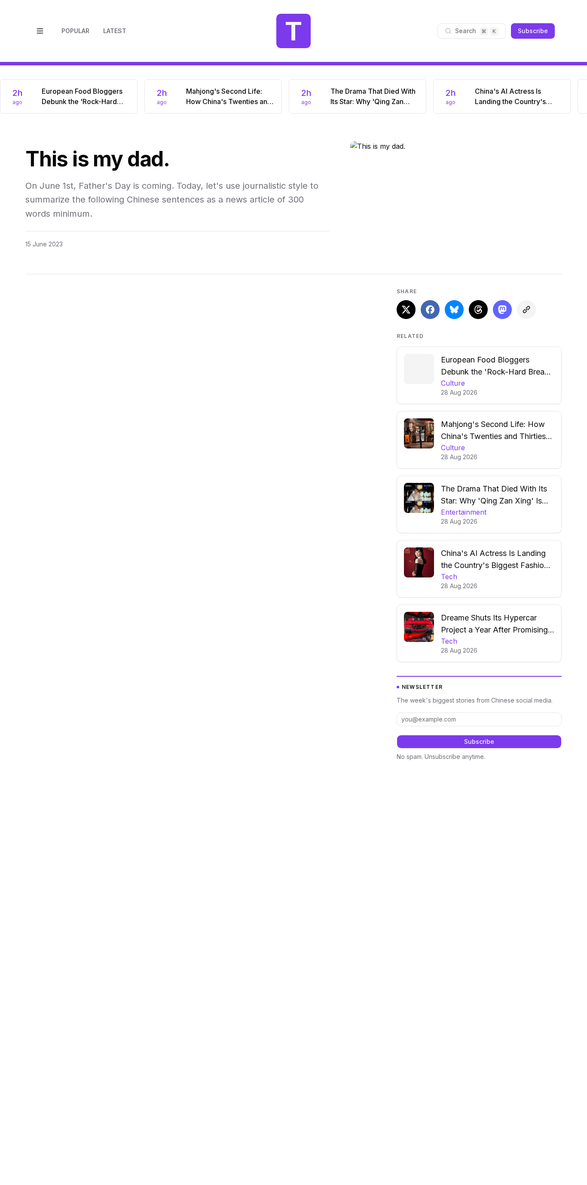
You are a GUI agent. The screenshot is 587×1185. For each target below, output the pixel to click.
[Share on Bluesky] (454, 309)
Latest (114, 30)
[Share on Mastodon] (502, 309)
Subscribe (533, 30)
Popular (75, 30)
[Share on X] (406, 309)
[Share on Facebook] (430, 309)
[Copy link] (526, 309)
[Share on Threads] (478, 309)
